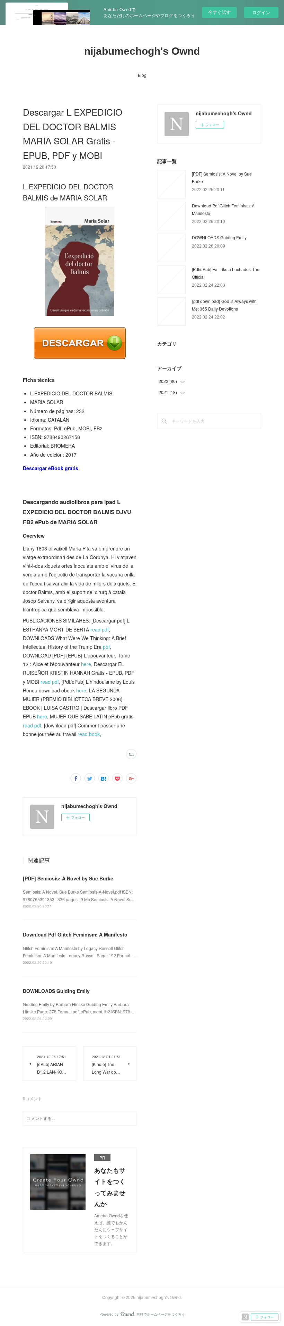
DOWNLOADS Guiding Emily (56, 990)
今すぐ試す (219, 12)
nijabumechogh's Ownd (142, 51)
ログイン (261, 12)
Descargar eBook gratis (50, 468)
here (86, 664)
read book (89, 734)
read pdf (99, 629)
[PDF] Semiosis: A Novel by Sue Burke (68, 878)
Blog (142, 75)
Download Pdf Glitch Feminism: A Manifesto (75, 934)
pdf (106, 646)
